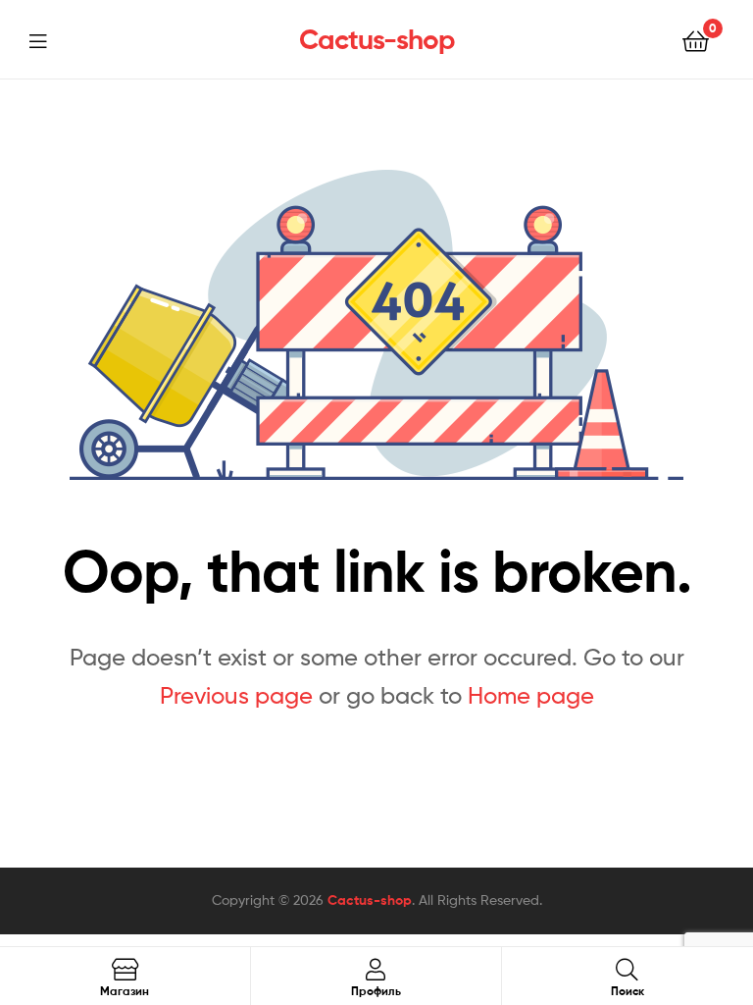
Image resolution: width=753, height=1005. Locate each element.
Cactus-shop (377, 39)
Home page (531, 695)
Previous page (236, 695)
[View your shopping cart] (695, 40)
